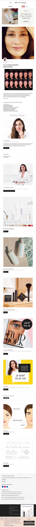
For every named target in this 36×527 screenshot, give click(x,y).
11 (4, 62)
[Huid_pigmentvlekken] (18, 43)
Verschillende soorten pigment (8, 105)
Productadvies (12, 508)
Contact (10, 512)
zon (10, 95)
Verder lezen (6, 148)
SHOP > (23, 6)
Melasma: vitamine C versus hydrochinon (9, 108)
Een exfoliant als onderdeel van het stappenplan (10, 107)
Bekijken (5, 312)
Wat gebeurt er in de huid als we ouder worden (10, 110)
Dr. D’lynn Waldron (23, 96)
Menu (11, 6)
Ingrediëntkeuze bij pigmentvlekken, (9, 109)
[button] (33, 505)
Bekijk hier (6, 231)
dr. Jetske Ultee (11, 61)
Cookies (19, 514)
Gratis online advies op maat (9, 190)
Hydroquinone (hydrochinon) (7, 106)
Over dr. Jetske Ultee (13, 506)
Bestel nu (5, 353)
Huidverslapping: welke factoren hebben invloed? (14, 491)
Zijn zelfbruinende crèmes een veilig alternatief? (16, 115)
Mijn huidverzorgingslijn (13, 510)
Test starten (6, 433)
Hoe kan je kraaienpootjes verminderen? (15, 493)
